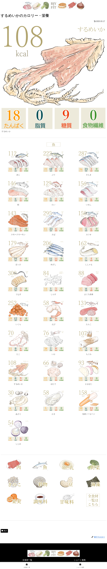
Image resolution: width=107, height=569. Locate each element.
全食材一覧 (27, 560)
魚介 (5, 531)
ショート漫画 (80, 560)
